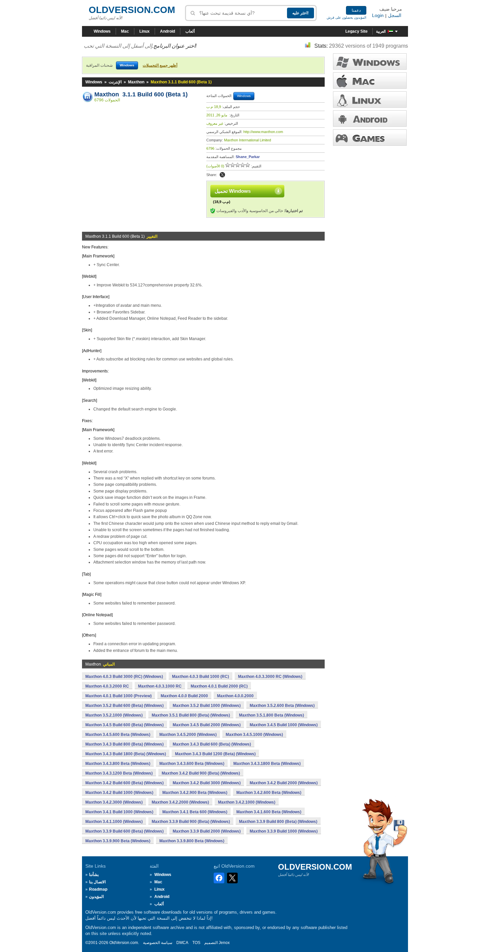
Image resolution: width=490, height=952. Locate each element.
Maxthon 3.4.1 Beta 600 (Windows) (194, 812)
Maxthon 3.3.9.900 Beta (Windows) (117, 841)
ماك (370, 80)
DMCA (182, 942)
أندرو (370, 118)
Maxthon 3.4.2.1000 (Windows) (246, 802)
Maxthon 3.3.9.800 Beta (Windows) (191, 841)
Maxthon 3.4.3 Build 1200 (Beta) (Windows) (215, 754)
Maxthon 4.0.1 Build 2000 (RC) (219, 686)
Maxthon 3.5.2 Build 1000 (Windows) (207, 705)
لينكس (370, 99)
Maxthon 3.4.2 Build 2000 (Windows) (284, 783)
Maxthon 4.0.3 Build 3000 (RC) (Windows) (124, 676)
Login (378, 15)
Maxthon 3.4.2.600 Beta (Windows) (268, 792)
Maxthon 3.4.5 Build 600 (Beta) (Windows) (124, 725)
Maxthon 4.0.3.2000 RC (107, 686)
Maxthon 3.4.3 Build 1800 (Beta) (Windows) (125, 754)
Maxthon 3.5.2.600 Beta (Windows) (282, 705)
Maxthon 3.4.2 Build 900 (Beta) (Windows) (201, 773)
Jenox (224, 942)
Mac (125, 31)
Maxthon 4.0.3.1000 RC (160, 686)
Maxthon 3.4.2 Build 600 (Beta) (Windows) (124, 783)
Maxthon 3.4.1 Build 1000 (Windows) (119, 812)
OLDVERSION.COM (132, 10)
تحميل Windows (233, 191)
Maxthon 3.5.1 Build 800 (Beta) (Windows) (191, 715)
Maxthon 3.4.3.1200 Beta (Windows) (119, 773)
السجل (394, 15)
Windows (102, 31)
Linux (144, 31)
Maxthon (136, 82)
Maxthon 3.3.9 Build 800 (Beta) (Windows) (278, 821)
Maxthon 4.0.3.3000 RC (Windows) (270, 676)
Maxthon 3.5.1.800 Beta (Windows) (271, 715)
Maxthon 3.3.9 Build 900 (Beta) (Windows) (191, 821)
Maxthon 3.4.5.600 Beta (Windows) (117, 734)
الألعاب (370, 137)
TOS (196, 942)
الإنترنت (115, 82)
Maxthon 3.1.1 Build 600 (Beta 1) (141, 94)
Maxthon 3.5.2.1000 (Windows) (114, 715)
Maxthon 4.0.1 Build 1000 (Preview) (118, 696)
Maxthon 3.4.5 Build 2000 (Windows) (207, 725)
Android (167, 31)
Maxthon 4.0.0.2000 (235, 696)
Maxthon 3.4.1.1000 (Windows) (114, 821)
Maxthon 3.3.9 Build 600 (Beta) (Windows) (124, 831)
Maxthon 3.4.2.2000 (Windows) (180, 802)
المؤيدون (96, 896)
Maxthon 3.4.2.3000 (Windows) (114, 802)
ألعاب (190, 31)
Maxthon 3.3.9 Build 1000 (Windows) (284, 831)
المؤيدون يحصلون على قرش (346, 17)
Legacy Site (356, 31)
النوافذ (370, 61)
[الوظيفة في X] (222, 174)
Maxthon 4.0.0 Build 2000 (184, 696)
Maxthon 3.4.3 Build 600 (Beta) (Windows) (212, 744)
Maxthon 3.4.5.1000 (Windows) (254, 734)
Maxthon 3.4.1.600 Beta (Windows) (268, 812)
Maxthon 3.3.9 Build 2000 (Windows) (207, 831)
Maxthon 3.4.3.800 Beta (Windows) (117, 763)
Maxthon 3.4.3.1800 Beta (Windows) (267, 763)
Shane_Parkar (248, 157)
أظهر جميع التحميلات (160, 65)
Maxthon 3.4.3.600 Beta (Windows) (191, 763)
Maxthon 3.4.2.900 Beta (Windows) (194, 792)
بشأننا (94, 874)
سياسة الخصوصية (157, 942)
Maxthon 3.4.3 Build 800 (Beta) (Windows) (124, 744)
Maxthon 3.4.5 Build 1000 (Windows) (284, 725)
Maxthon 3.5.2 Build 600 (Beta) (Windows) (124, 705)
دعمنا (356, 10)
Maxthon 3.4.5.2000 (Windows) (188, 734)
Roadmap (98, 889)
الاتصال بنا (97, 882)
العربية (381, 31)
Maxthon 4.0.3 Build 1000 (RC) (200, 676)
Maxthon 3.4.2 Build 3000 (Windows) (207, 783)
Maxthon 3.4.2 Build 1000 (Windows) (119, 792)
